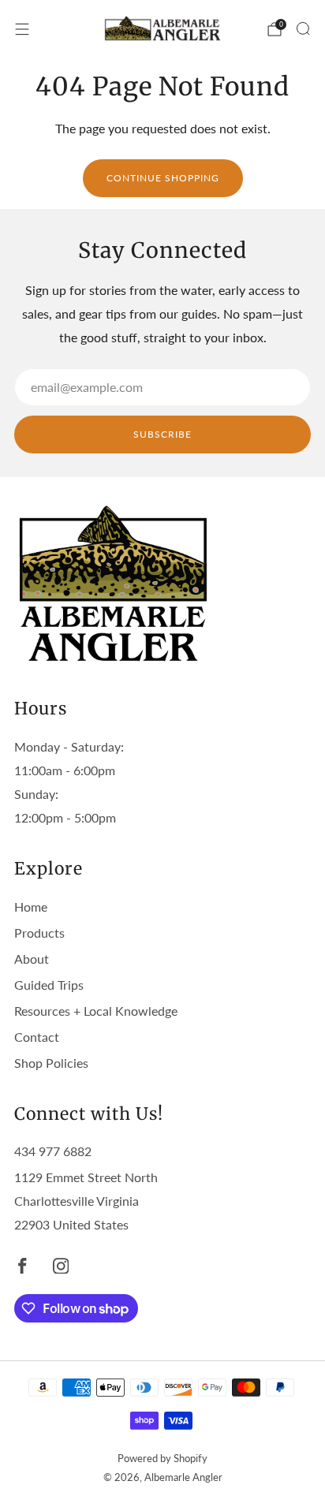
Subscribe (162, 434)
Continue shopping (162, 178)
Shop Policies (51, 1062)
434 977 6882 (53, 1150)
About (31, 958)
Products (39, 932)
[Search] (303, 28)
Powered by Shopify (162, 1458)
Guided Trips (49, 984)
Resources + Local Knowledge (95, 1010)
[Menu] (22, 29)
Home (30, 906)
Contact (36, 1036)
